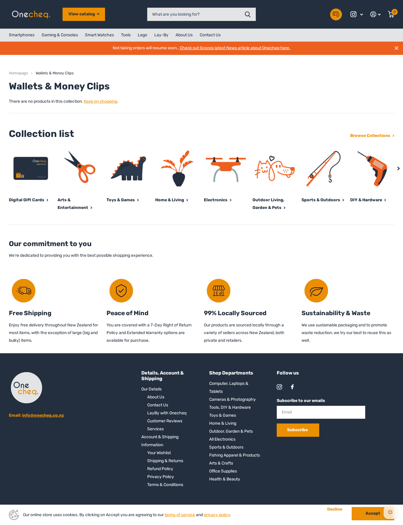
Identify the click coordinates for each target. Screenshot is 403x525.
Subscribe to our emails (301, 400)
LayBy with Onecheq (166, 413)
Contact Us (210, 34)
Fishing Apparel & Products (234, 455)
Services (155, 428)
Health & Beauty (224, 479)
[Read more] (356, 14)
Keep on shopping (100, 101)
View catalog (82, 14)
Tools (126, 34)
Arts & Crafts (221, 463)
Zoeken (248, 14)
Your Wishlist (159, 452)
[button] (398, 168)
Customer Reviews (164, 420)
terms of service (180, 514)
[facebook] (292, 387)
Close (396, 48)
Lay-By (161, 34)
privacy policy (217, 514)
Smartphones (22, 34)
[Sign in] (375, 14)
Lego (142, 34)
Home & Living (222, 423)
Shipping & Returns (165, 460)
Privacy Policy (160, 476)
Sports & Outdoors (226, 447)
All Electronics (222, 439)
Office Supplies (223, 471)
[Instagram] (279, 387)
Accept (373, 513)
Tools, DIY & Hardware (230, 407)
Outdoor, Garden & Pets (231, 431)
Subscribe (298, 429)
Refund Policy (160, 468)
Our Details (151, 389)
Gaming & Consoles (60, 34)
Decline (334, 509)
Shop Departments (231, 373)
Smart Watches (99, 34)
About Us (184, 34)
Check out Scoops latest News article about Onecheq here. (235, 47)
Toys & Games (222, 415)
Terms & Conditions (165, 484)
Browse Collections (370, 135)
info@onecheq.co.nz (43, 415)
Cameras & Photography (232, 399)
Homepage (18, 73)
